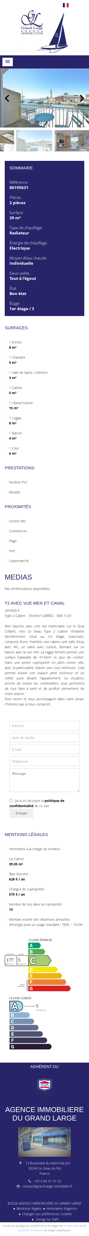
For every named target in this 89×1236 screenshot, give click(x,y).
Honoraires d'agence (62, 1208)
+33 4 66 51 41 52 (47, 1181)
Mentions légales (29, 1208)
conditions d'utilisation (30, 1230)
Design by (47, 1219)
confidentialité (71, 1225)
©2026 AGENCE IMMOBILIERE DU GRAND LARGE (44, 1203)
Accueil (44, 31)
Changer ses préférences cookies (47, 1214)
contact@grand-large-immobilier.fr (47, 1186)
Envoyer (21, 813)
